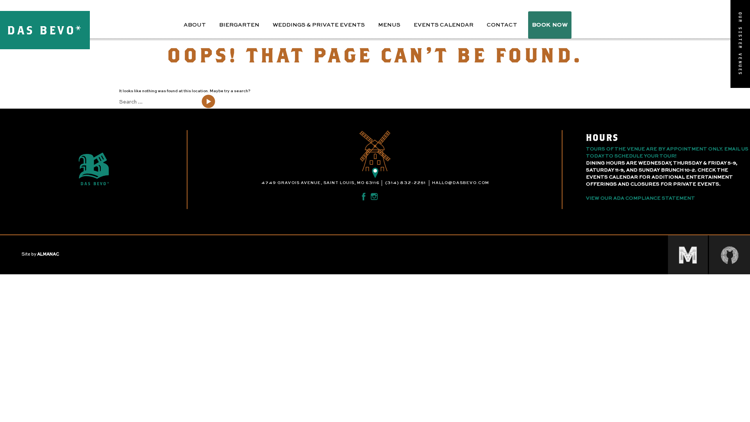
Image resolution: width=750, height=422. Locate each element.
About (195, 25)
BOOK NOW (550, 25)
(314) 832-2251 (405, 183)
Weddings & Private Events (319, 25)
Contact (502, 25)
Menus (389, 25)
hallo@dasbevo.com (460, 183)
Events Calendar (443, 25)
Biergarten (239, 25)
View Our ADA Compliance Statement (640, 198)
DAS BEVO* (45, 30)
